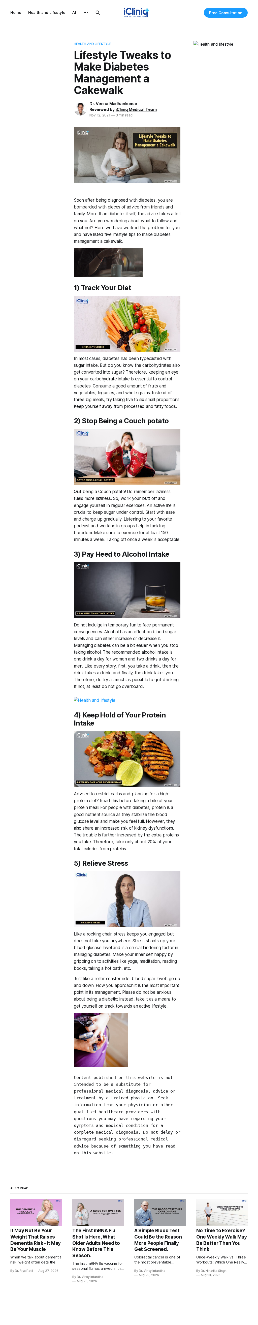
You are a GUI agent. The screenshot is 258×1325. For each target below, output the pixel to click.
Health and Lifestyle (46, 12)
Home (15, 12)
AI (74, 12)
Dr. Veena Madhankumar (113, 103)
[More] (86, 13)
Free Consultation (225, 12)
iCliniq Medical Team (136, 109)
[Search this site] (98, 13)
